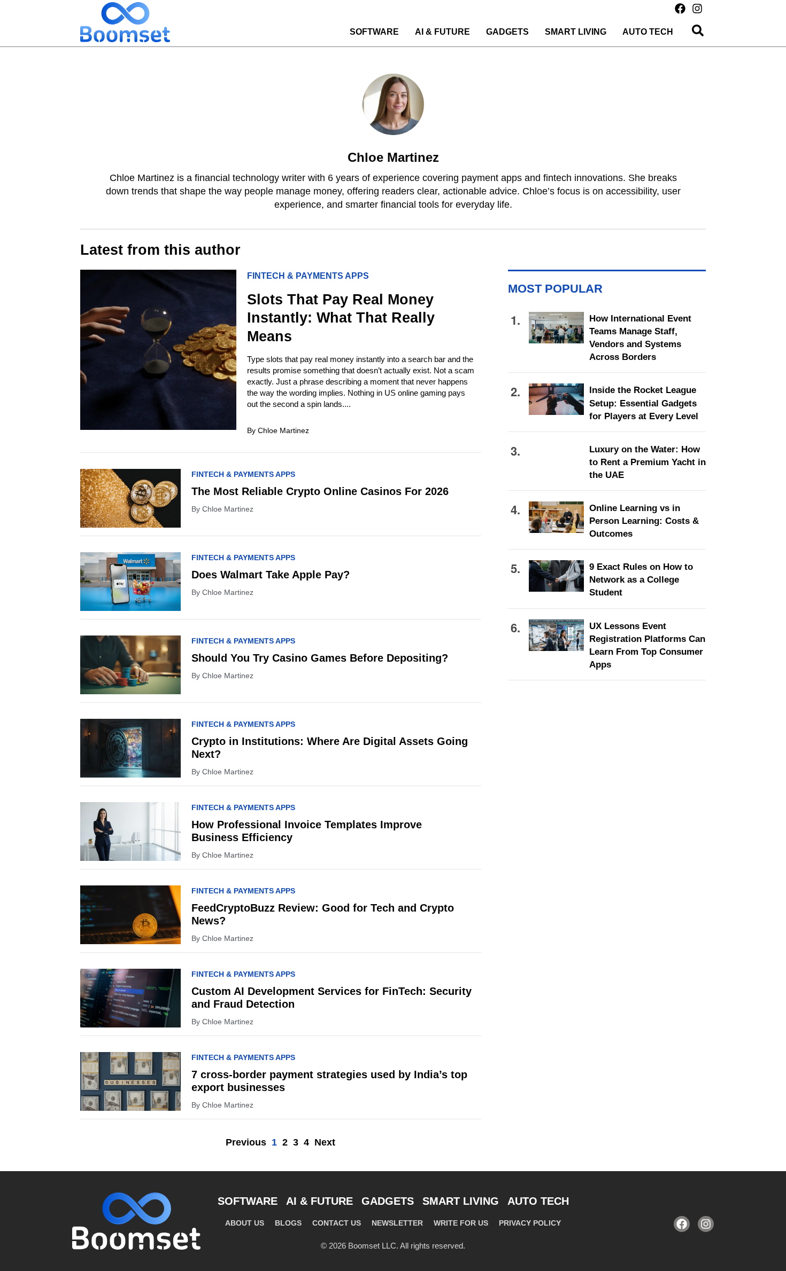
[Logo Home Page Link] (125, 22)
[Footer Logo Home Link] (136, 1221)
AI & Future (442, 31)
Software (374, 31)
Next (324, 1142)
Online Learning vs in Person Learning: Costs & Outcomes (644, 521)
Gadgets (507, 31)
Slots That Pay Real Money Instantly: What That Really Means (341, 318)
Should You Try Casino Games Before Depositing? (319, 658)
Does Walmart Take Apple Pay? (270, 574)
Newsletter (397, 1223)
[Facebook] (680, 8)
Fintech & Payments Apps (308, 275)
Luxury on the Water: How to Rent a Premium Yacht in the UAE (647, 462)
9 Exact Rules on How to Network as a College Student (641, 580)
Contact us (336, 1223)
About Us (244, 1223)
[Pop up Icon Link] (697, 30)
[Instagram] (697, 8)
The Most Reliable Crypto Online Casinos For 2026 (320, 491)
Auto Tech (647, 31)
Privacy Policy (530, 1223)
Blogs (288, 1223)
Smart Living (575, 31)
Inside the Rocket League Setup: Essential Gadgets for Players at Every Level (643, 403)
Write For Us (461, 1223)
